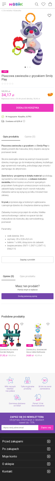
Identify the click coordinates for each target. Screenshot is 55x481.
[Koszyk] (50, 4)
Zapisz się (46, 427)
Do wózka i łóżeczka (12, 10)
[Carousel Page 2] (27, 67)
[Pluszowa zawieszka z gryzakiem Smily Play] (27, 39)
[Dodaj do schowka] (49, 15)
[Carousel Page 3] (30, 67)
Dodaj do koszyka (27, 107)
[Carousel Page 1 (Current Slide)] (25, 67)
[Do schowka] (22, 324)
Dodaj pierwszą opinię (27, 296)
